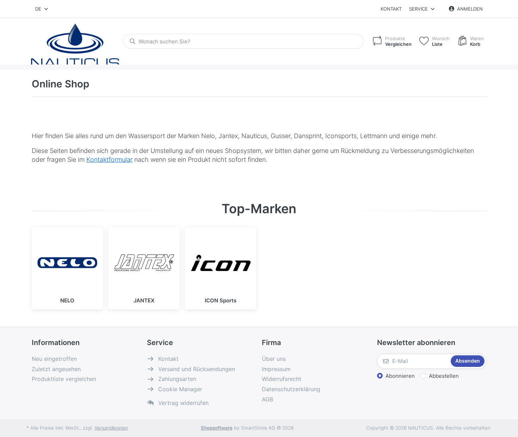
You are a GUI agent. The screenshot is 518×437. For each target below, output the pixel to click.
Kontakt (391, 9)
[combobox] (42, 9)
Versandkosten (111, 428)
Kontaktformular (109, 159)
